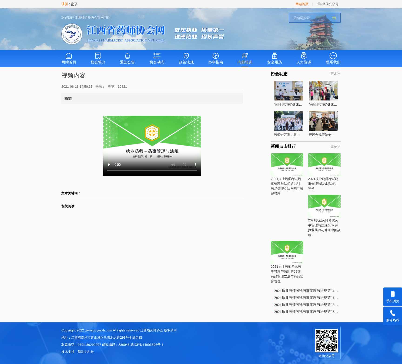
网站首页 (301, 4)
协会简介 (98, 62)
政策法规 (186, 62)
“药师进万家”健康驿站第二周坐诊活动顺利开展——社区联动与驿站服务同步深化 (323, 104)
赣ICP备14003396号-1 (147, 345)
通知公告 (127, 62)
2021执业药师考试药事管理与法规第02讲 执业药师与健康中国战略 (324, 227)
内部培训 (245, 62)
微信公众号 (330, 4)
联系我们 (333, 62)
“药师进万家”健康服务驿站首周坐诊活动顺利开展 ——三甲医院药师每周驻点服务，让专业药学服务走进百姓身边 (288, 104)
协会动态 (157, 62)
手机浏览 (392, 301)
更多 (334, 74)
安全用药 (274, 62)
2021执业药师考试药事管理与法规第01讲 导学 (323, 183)
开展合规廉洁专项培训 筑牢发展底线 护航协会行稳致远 (323, 135)
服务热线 (392, 320)
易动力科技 (86, 352)
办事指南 (215, 62)
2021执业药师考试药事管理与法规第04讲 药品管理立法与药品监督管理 (287, 186)
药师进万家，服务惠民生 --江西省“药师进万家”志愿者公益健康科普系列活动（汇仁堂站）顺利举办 (288, 135)
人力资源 (303, 62)
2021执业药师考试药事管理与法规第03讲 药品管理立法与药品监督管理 (287, 274)
